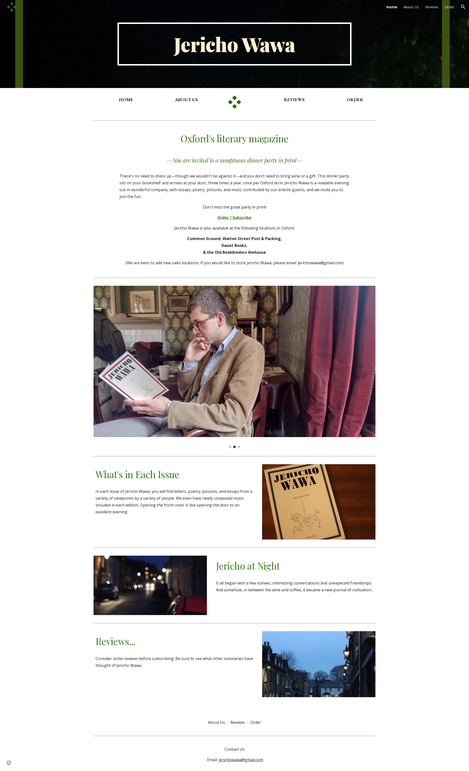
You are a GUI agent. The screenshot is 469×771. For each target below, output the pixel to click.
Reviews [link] (431, 6)
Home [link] (391, 6)
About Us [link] (411, 6)
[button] (463, 7)
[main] (234, 44)
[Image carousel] (234, 367)
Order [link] (449, 6)
